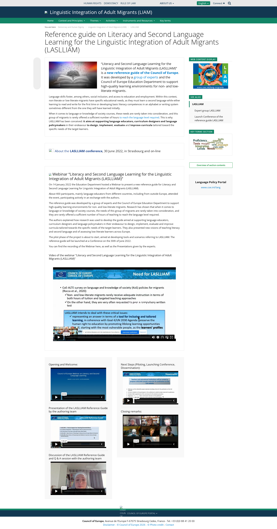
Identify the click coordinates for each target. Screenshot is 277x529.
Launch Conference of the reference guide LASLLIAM (209, 118)
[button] (138, 513)
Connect (217, 3)
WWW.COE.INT (53, 3)
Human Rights (92, 3)
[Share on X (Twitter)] (37, 67)
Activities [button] (111, 20)
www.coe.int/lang (210, 187)
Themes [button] (94, 20)
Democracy (111, 3)
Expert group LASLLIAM (207, 110)
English (202, 3)
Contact (170, 524)
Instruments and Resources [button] (138, 20)
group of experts (146, 77)
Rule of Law (128, 3)
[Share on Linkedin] (37, 79)
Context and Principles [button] (71, 20)
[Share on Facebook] (37, 73)
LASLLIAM (198, 104)
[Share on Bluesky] (37, 61)
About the (78, 151)
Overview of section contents (211, 165)
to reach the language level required (139, 117)
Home (50, 20)
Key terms (165, 20)
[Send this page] (37, 85)
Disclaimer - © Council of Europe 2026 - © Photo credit (133, 524)
